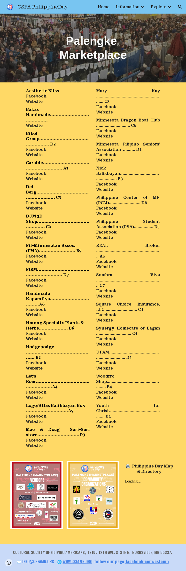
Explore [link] (158, 7)
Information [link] (128, 7)
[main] (93, 48)
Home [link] (103, 7)
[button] (180, 7)
